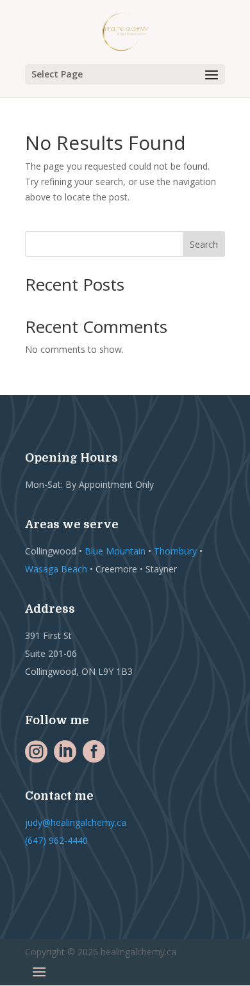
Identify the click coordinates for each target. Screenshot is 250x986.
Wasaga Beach (56, 569)
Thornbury (175, 551)
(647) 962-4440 (56, 840)
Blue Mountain (115, 551)
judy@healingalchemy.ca (75, 822)
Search (204, 244)
